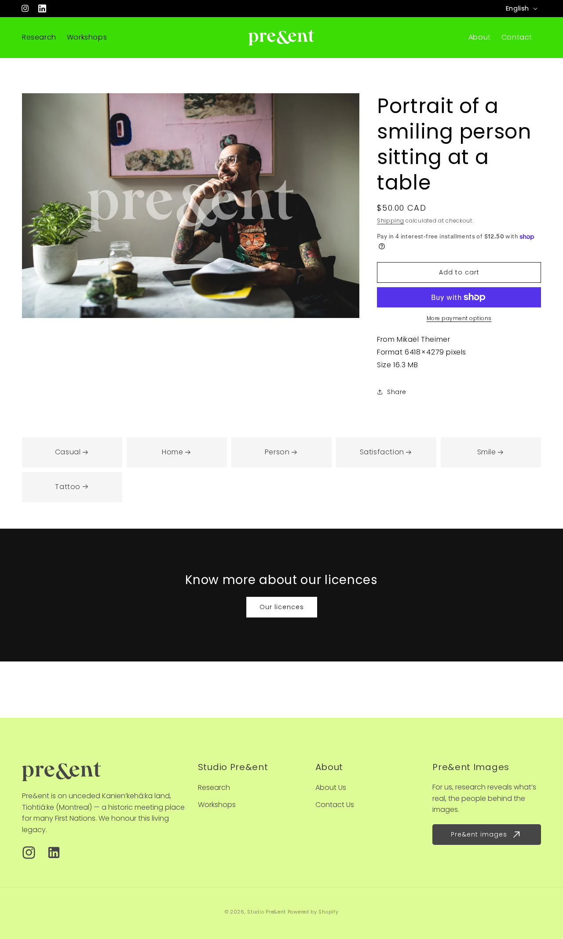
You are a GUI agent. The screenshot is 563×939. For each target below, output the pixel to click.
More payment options (459, 318)
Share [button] (396, 391)
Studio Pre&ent (266, 911)
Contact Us (334, 805)
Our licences (282, 607)
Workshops (217, 805)
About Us (330, 787)
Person (277, 452)
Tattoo (67, 487)
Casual (68, 452)
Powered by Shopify (313, 911)
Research (214, 787)
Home (172, 452)
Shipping (390, 220)
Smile (486, 452)
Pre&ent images (479, 834)
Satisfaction (382, 452)
